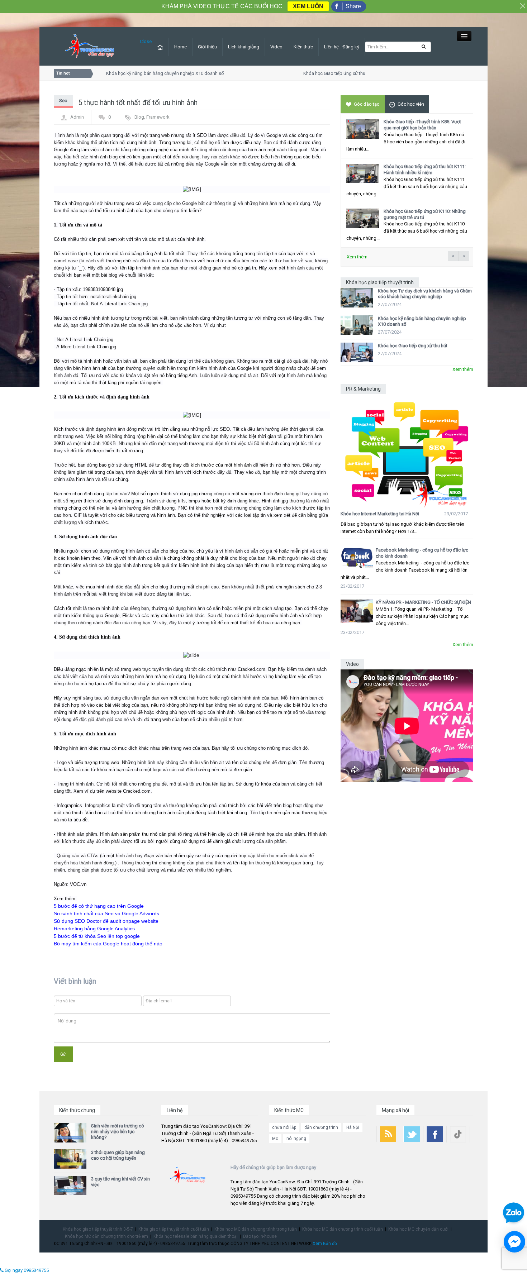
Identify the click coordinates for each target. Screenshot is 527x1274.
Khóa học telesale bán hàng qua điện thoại (195, 1236)
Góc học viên (411, 104)
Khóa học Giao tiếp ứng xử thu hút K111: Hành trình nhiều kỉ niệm (425, 169)
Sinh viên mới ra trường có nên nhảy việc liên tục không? (117, 1131)
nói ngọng (296, 1138)
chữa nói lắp (284, 1127)
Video (276, 46)
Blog (139, 117)
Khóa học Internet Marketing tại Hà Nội (380, 513)
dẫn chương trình (321, 1127)
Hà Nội (352, 1127)
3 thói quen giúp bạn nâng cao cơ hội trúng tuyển (118, 1155)
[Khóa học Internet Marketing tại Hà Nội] (407, 451)
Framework (158, 117)
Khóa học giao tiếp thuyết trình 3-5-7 (98, 1229)
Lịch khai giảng (243, 46)
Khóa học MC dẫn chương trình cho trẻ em (106, 1236)
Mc (275, 1138)
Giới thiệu (207, 46)
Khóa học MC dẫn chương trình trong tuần (255, 1229)
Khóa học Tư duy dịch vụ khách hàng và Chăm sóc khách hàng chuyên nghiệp (425, 293)
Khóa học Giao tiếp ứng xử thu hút (327, 73)
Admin (77, 117)
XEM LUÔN (308, 6)
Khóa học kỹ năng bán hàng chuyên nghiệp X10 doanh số (154, 73)
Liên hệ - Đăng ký (341, 46)
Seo (63, 100)
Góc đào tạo (367, 104)
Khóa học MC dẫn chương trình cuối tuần (342, 1229)
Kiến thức (303, 46)
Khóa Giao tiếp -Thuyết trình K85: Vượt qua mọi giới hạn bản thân (422, 124)
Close (146, 41)
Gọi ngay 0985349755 (26, 1270)
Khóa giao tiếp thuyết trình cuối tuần (173, 1229)
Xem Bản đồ (325, 1243)
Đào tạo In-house (260, 1236)
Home (180, 46)
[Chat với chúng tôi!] (514, 1241)
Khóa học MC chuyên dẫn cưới (418, 1229)
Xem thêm (357, 256)
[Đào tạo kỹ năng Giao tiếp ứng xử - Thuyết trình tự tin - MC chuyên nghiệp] (89, 46)
